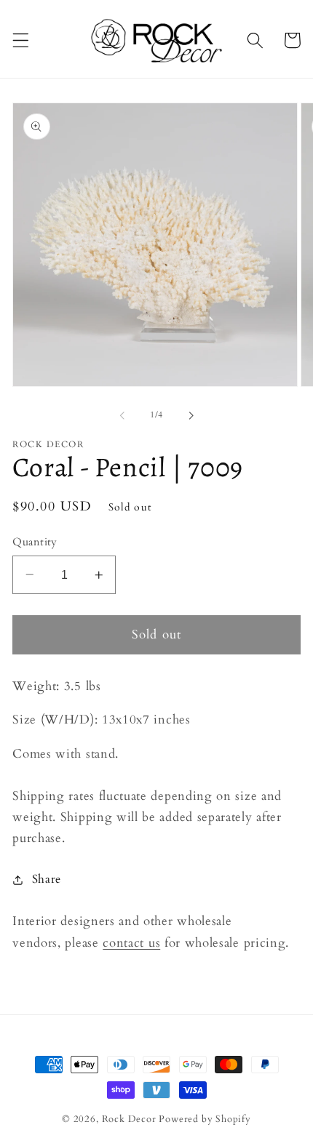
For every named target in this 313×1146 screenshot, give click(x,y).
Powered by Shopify (205, 1119)
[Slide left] (122, 416)
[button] (20, 40)
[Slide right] (191, 416)
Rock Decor (129, 1119)
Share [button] (46, 879)
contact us (131, 942)
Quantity (35, 541)
